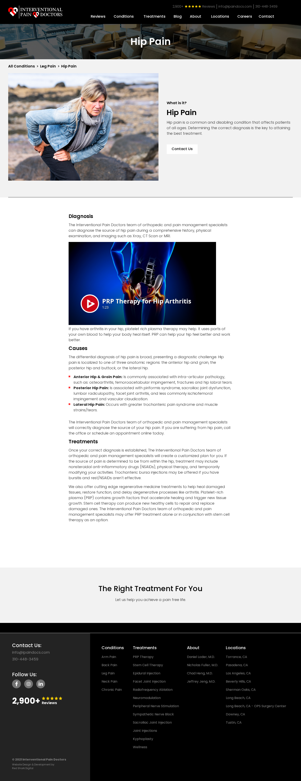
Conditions (124, 16)
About (195, 16)
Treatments (154, 16)
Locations (220, 16)
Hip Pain (69, 66)
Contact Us (182, 148)
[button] (124, 15)
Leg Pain (48, 66)
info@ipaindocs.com (235, 6)
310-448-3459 (266, 6)
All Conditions (21, 66)
